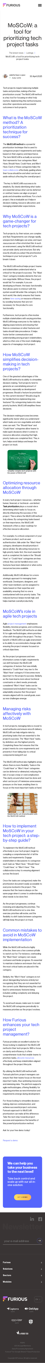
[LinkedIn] (32, 1221)
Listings (29, 53)
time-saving (15, 298)
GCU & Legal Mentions (22, 1346)
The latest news (16, 53)
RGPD (22, 1343)
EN (37, 1299)
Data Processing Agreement (22, 1349)
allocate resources (25, 1058)
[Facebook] (40, 1221)
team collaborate (10, 170)
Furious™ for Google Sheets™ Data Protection (22, 1352)
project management (16, 623)
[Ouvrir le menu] (40, 5)
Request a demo (10, 1140)
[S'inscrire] (39, 1240)
